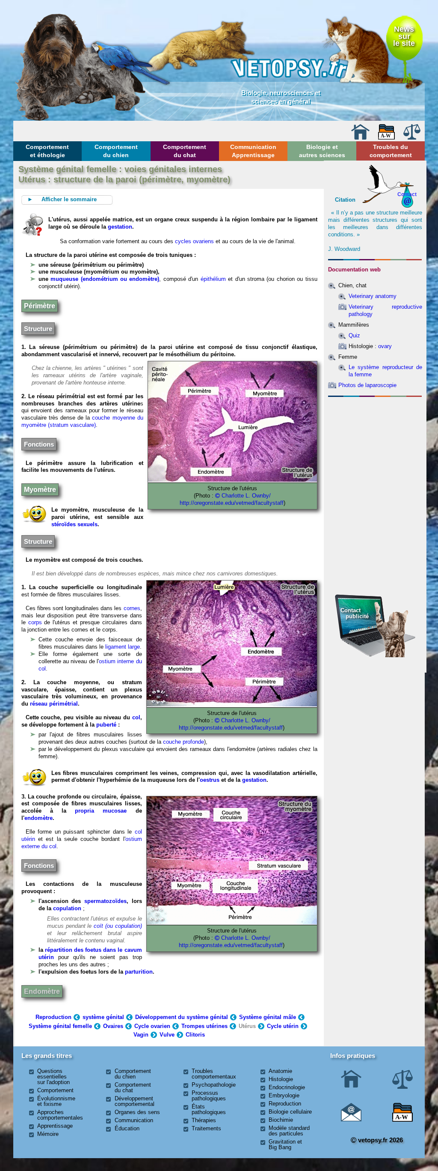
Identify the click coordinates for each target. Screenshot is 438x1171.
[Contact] (351, 1119)
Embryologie (284, 1095)
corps (35, 622)
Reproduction (53, 1017)
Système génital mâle (267, 1017)
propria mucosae (101, 810)
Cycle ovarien (152, 1026)
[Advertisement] (375, 446)
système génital (103, 1017)
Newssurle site (404, 36)
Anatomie (280, 1071)
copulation (67, 908)
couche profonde (183, 742)
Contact (407, 194)
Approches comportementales (60, 1115)
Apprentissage (55, 1126)
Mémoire (48, 1134)
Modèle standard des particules (289, 1131)
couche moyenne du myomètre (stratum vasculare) (82, 421)
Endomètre (42, 991)
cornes (132, 608)
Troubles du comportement (391, 150)
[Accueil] (360, 137)
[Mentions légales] (412, 137)
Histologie (281, 1079)
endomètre (38, 818)
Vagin (140, 1034)
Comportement (55, 1090)
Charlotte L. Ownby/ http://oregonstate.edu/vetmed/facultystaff (231, 941)
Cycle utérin (283, 1026)
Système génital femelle (60, 1026)
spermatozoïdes (105, 901)
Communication (134, 1120)
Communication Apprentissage (253, 150)
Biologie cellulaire (290, 1111)
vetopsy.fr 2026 (379, 1140)
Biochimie (281, 1120)
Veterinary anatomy (373, 296)
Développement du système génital (181, 1017)
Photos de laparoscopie (367, 385)
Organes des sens (137, 1112)
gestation (120, 226)
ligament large (122, 647)
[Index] (387, 137)
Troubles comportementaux (214, 1074)
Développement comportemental (134, 1101)
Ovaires (113, 1026)
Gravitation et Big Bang (285, 1144)
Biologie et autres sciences (322, 150)
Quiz (354, 335)
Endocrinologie (287, 1087)
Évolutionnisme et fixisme (56, 1101)
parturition (139, 971)
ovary (385, 346)
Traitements (206, 1128)
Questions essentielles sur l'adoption (53, 1076)
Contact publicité (354, 613)
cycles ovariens (194, 241)
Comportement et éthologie (47, 150)
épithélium (213, 279)
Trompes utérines (204, 1026)
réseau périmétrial (54, 703)
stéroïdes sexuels (74, 524)
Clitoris (195, 1034)
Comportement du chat (184, 150)
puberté (106, 724)
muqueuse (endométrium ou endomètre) (104, 279)
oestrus (209, 780)
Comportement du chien (116, 150)
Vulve (167, 1034)
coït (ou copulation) (118, 926)
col (136, 717)
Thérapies (204, 1120)
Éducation (127, 1128)
